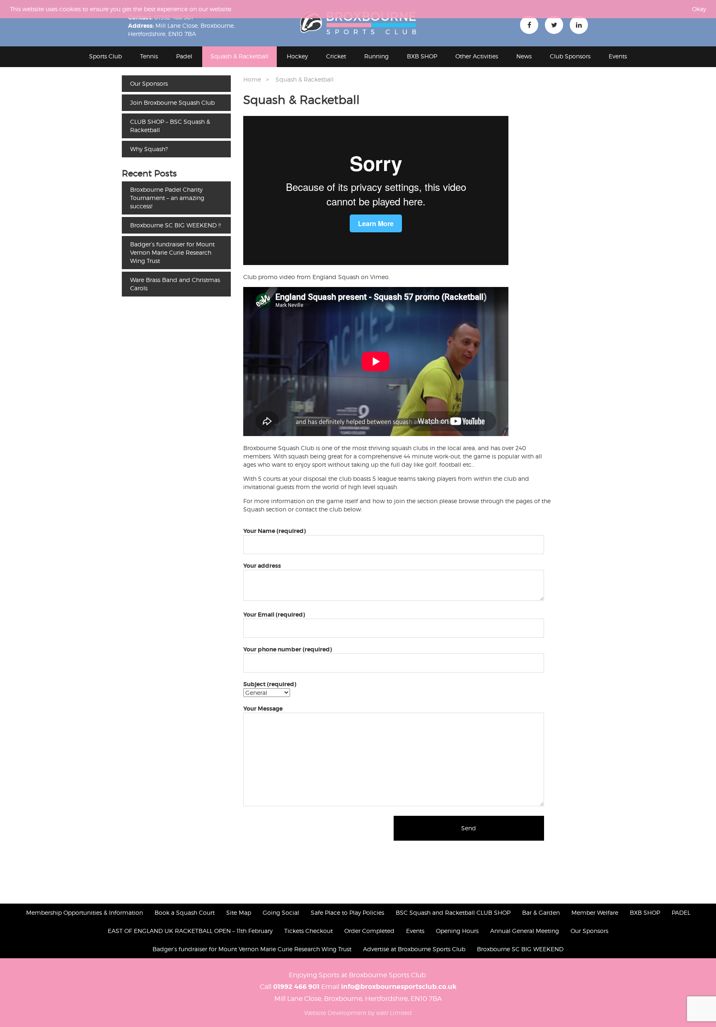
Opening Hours (457, 930)
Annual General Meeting (524, 930)
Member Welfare (594, 912)
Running (376, 56)
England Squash (335, 276)
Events (618, 56)
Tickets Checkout (308, 930)
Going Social (281, 912)
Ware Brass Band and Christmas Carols (175, 284)
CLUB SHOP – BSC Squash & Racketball (170, 125)
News (524, 56)
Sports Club (105, 56)
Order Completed (369, 930)
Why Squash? (149, 148)
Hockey (297, 56)
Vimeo (379, 276)
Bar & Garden (541, 912)
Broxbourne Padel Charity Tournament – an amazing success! (167, 198)
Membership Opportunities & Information (84, 912)
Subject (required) (269, 684)
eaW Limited (394, 1012)
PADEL (681, 912)
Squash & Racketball (239, 56)
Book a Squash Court (185, 912)
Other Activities (476, 56)
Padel (184, 56)
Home (252, 79)
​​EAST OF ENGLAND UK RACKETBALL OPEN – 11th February (190, 930)
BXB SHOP (422, 56)
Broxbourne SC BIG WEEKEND (520, 948)
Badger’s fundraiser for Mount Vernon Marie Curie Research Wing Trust (172, 252)
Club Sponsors (570, 56)
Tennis (149, 56)
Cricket (336, 56)
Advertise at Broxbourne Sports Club (414, 948)
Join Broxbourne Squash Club (172, 102)
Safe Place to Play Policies (347, 912)
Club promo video (269, 276)
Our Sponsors (149, 83)
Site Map (238, 912)
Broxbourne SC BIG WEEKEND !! (175, 225)
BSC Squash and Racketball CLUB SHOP (453, 912)
